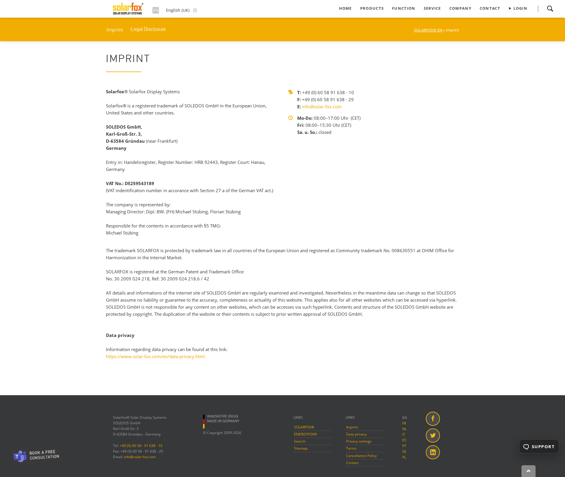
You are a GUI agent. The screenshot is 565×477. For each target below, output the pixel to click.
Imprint (115, 29)
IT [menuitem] (403, 434)
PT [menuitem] (404, 445)
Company (460, 8)
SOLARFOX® (304, 427)
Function (403, 8)
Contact (490, 8)
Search (550, 8)
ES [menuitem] (404, 440)
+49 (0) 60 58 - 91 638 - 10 (141, 445)
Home (345, 8)
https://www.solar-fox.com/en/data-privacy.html (155, 356)
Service (432, 8)
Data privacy (356, 434)
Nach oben (528, 471)
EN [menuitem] (404, 417)
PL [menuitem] (404, 457)
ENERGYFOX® (305, 434)
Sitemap (301, 448)
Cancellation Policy (361, 455)
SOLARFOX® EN (428, 30)
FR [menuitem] (404, 423)
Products (372, 8)
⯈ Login (517, 8)
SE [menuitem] (404, 451)
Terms (351, 448)
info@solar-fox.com (322, 106)
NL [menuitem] (404, 428)
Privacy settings (359, 441)
